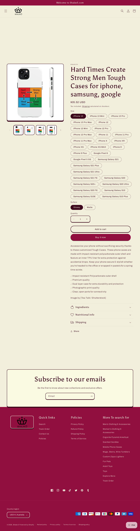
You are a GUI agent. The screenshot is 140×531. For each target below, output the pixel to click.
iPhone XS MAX (98, 147)
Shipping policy (84, 524)
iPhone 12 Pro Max (82, 135)
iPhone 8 (117, 147)
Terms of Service (78, 439)
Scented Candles (111, 442)
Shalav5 (16, 525)
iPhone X (102, 141)
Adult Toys (108, 466)
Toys (105, 471)
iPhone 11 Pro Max (82, 141)
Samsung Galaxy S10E (84, 196)
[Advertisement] (70, 38)
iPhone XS (78, 147)
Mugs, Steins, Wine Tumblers (116, 452)
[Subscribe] (91, 396)
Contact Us (44, 434)
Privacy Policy (77, 424)
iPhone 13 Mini (97, 116)
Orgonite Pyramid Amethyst (116, 437)
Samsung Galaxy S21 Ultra (86, 172)
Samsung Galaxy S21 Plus (86, 166)
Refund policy (42, 524)
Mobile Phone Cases (112, 447)
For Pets (107, 461)
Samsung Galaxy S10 (114, 190)
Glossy (76, 207)
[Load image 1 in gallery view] (18, 130)
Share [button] (76, 331)
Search (42, 424)
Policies (42, 439)
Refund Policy (77, 429)
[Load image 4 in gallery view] (52, 130)
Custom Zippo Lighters (113, 457)
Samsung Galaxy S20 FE (85, 190)
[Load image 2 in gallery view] (29, 130)
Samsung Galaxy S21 (108, 159)
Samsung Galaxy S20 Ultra (116, 184)
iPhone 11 (103, 135)
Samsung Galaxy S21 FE (85, 178)
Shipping (86, 106)
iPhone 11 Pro (122, 135)
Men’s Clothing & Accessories (116, 424)
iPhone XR (119, 141)
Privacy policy (55, 524)
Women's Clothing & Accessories (112, 430)
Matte (90, 207)
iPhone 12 (103, 122)
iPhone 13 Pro (118, 116)
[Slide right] (61, 130)
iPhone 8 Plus (80, 153)
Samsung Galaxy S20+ (84, 184)
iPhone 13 (78, 116)
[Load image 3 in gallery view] (41, 130)
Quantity (74, 213)
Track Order (44, 429)
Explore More (109, 476)
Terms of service (69, 524)
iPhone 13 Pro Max (82, 122)
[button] (6, 11)
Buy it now (100, 237)
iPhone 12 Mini (80, 128)
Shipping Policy (78, 434)
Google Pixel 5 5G (82, 159)
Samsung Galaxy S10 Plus (115, 196)
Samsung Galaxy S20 (114, 178)
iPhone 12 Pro (101, 128)
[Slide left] (10, 130)
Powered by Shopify (26, 525)
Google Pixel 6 (101, 153)
